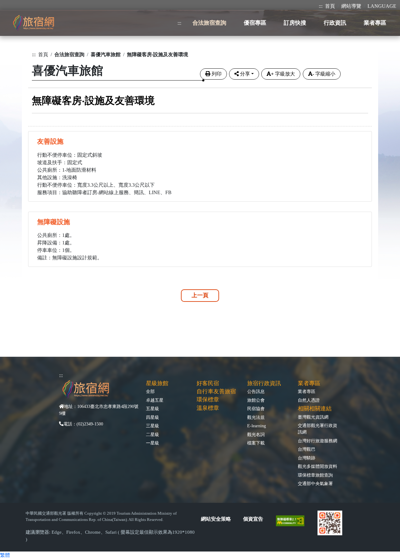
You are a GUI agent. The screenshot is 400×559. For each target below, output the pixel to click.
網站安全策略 (216, 519)
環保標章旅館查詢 (315, 475)
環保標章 (208, 399)
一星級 (152, 442)
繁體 (5, 555)
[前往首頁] (33, 23)
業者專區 (306, 391)
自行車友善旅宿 (216, 391)
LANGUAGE (382, 6)
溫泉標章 (208, 408)
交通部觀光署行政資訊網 (317, 428)
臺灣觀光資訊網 (313, 416)
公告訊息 (256, 391)
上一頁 (200, 295)
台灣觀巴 (306, 449)
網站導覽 (351, 6)
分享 (245, 73)
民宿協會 (256, 408)
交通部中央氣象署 (315, 483)
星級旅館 (157, 383)
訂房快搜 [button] (295, 23)
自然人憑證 (309, 400)
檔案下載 (256, 442)
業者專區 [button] (375, 23)
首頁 (330, 6)
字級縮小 (323, 73)
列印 (217, 73)
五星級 (152, 408)
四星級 (152, 417)
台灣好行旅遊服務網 (317, 440)
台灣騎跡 (306, 457)
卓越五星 (154, 400)
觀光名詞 (256, 434)
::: (320, 6)
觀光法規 (256, 417)
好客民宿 (208, 383)
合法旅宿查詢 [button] (209, 23)
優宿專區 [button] (255, 23)
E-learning (256, 425)
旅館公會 (256, 400)
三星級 (152, 425)
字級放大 (283, 73)
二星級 (152, 434)
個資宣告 (253, 519)
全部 (150, 391)
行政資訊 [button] (335, 23)
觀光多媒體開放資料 (317, 466)
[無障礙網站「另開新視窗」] (292, 520)
